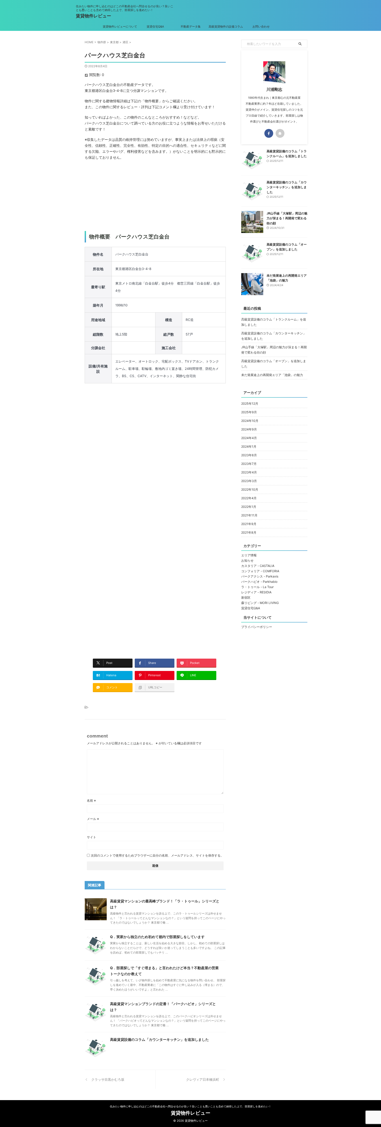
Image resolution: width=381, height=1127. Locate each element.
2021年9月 (248, 524)
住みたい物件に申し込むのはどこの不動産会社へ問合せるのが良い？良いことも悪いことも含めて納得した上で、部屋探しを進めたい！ (190, 1106)
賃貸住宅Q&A (155, 26)
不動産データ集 (191, 26)
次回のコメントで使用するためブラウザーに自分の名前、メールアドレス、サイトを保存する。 (157, 855)
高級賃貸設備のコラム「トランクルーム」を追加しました (273, 321)
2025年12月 (249, 403)
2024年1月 (248, 446)
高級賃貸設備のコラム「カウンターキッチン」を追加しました (159, 1039)
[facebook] (268, 133)
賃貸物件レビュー (93, 16)
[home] (280, 133)
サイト (91, 837)
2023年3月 (249, 481)
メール (93, 819)
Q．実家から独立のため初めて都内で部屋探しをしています (157, 937)
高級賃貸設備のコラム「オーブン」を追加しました (273, 363)
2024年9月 (249, 429)
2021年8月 (248, 532)
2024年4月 (249, 438)
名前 (91, 800)
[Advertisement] (155, 196)
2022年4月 (249, 498)
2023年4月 (249, 472)
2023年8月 (249, 455)
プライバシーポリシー (256, 627)
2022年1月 (248, 507)
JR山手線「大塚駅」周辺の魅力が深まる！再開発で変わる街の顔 (287, 218)
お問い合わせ (261, 26)
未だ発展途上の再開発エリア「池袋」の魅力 (272, 375)
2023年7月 (249, 464)
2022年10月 (249, 489)
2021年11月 (249, 515)
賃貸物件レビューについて (120, 26)
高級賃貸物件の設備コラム (226, 26)
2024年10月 (249, 421)
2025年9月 (249, 412)
